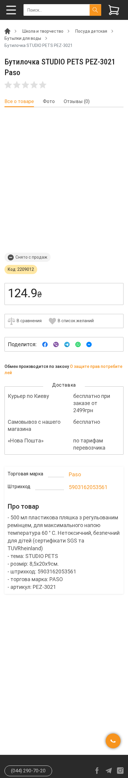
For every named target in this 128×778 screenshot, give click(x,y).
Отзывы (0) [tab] (77, 101)
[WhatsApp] (78, 344)
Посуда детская (91, 31)
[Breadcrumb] (7, 31)
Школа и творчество (42, 31)
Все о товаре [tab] (19, 101)
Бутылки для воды (22, 38)
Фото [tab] (49, 101)
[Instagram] (120, 770)
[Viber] (56, 344)
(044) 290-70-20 (28, 771)
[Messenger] (89, 344)
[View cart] (114, 10)
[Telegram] (67, 344)
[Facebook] (45, 344)
